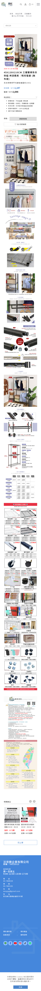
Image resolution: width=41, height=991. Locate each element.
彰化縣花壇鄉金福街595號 (13, 896)
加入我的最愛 (21, 124)
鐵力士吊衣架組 (18, 16)
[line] (5, 943)
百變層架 (27, 14)
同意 (20, 987)
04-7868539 (8, 881)
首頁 (11, 14)
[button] (20, 4)
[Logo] (7, 4)
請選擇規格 (23, 119)
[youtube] (15, 943)
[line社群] (30, 943)
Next (34, 801)
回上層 (20, 842)
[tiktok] (25, 943)
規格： (6, 118)
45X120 (29, 16)
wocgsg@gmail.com (11, 891)
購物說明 (24, 935)
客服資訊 (6, 935)
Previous (30, 801)
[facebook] (10, 943)
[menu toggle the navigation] (38, 4)
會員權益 (24, 931)
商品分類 (18, 14)
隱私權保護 (7, 931)
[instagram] (20, 943)
